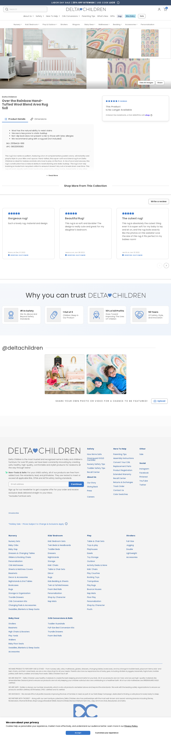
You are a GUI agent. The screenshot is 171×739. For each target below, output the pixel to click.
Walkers (12, 639)
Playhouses (92, 549)
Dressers (52, 553)
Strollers (64, 24)
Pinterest (143, 476)
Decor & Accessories (18, 577)
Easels (90, 553)
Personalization (147, 24)
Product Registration (122, 470)
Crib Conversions (70, 16)
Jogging (130, 545)
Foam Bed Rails (55, 589)
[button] (112, 101)
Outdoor (91, 561)
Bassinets (13, 573)
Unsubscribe (14, 513)
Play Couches (93, 573)
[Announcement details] (66, 524)
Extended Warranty (122, 474)
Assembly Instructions (123, 458)
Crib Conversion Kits (18, 601)
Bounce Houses (94, 589)
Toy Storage (92, 557)
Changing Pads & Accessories (22, 605)
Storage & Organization (19, 593)
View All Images (146, 82)
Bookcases (13, 585)
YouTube (143, 480)
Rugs (11, 589)
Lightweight (131, 553)
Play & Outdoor (49, 24)
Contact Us (118, 490)
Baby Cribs (13, 545)
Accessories (130, 24)
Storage (51, 561)
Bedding (116, 24)
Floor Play (91, 597)
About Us (27, 16)
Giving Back (92, 486)
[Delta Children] (46, 451)
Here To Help (52, 16)
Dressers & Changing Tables (22, 553)
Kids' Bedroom (31, 24)
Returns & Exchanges (123, 482)
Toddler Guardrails (56, 623)
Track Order (118, 486)
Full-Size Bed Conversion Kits (61, 627)
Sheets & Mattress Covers (21, 569)
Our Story (91, 482)
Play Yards (13, 635)
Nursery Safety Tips (96, 464)
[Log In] (159, 9)
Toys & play (92, 545)
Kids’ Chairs (53, 565)
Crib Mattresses (16, 565)
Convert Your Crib (121, 462)
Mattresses (103, 24)
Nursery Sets (14, 541)
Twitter (142, 484)
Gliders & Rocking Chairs (20, 557)
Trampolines (93, 581)
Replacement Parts (122, 466)
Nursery (17, 24)
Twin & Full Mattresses (58, 585)
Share (159, 82)
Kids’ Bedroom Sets (56, 541)
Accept (78, 733)
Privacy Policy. (131, 726)
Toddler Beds (54, 549)
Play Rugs (91, 585)
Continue (76, 484)
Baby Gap (13, 549)
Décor (50, 573)
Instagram (144, 468)
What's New (102, 16)
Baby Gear (89, 24)
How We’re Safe (94, 454)
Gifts (112, 16)
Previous (160, 265)
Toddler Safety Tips (96, 468)
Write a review (159, 201)
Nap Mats (52, 601)
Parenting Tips (88, 16)
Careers (90, 496)
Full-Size (130, 541)
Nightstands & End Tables (20, 581)
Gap (120, 16)
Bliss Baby (130, 16)
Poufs (89, 609)
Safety (39, 16)
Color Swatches (120, 494)
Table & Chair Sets (56, 569)
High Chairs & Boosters (19, 631)
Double (129, 549)
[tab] (15, 119)
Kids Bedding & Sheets (58, 581)
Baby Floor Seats (16, 643)
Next (167, 265)
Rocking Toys (93, 577)
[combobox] (25, 9)
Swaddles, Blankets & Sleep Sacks (24, 609)
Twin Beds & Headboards (59, 545)
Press (89, 490)
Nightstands (53, 557)
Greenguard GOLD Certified (95, 459)
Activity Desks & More (97, 565)
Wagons (76, 24)
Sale (142, 16)
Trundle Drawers (16, 597)
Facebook (144, 472)
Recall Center (93, 472)
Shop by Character (56, 597)
